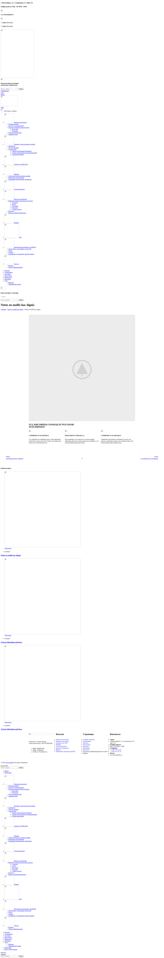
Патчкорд (15, 206)
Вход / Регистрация (11, 949)
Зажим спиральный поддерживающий (24, 153)
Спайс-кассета (16, 209)
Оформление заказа (14, 284)
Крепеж (10, 265)
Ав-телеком (9, 762)
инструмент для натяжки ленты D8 (19, 249)
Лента (10, 250)
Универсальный (13, 124)
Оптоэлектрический (14, 132)
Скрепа (10, 252)
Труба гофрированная (15, 267)
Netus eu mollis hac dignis (15, 309)
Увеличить (8, 548)
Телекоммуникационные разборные (20, 179)
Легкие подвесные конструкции (18, 127)
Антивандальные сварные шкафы (19, 176)
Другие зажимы (13, 147)
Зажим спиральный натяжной (22, 151)
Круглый (15, 129)
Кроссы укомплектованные (17, 213)
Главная (3, 309)
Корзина (11, 282)
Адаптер (15, 202)
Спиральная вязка (18, 154)
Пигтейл (15, 208)
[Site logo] (17, 77)
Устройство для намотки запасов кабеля (21, 254)
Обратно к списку (82, 457)
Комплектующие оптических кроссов (20, 201)
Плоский (15, 131)
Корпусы (11, 211)
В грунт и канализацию (16, 126)
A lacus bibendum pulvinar (11, 642)
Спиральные (12, 149)
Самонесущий (13, 134)
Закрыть (3, 954)
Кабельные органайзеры (16, 178)
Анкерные (11, 146)
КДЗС (14, 204)
